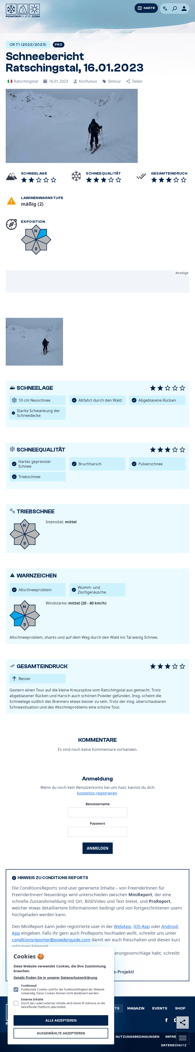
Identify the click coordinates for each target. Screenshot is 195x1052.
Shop (180, 1008)
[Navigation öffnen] (182, 1037)
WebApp (122, 926)
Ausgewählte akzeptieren (61, 1033)
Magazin (135, 1008)
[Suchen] (174, 8)
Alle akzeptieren (61, 1020)
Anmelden (97, 848)
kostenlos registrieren (97, 793)
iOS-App (141, 926)
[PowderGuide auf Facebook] (166, 1020)
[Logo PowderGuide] (23, 10)
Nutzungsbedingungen (137, 1037)
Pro (59, 45)
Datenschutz (173, 1045)
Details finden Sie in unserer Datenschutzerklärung (55, 977)
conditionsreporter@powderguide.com (51, 940)
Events (159, 1008)
